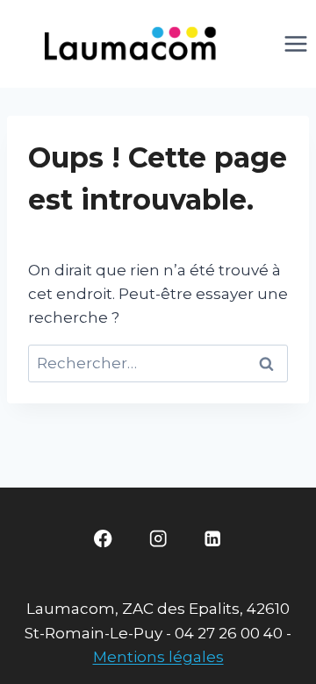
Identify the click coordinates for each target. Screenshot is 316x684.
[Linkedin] (213, 539)
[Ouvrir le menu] (295, 43)
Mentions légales (158, 657)
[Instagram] (158, 539)
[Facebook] (103, 539)
